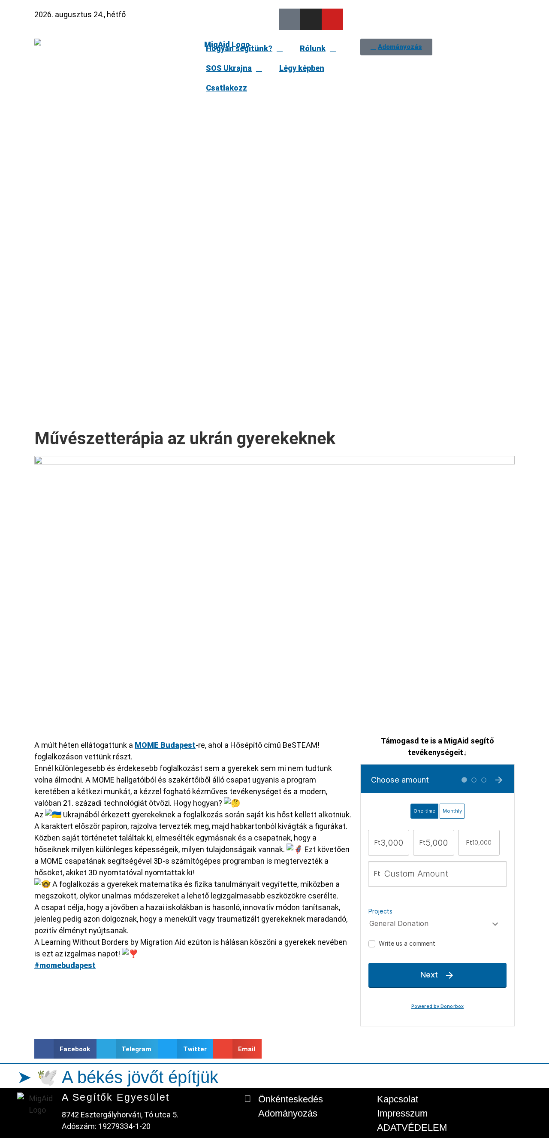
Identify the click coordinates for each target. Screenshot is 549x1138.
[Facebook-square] (289, 19)
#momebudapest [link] (65, 965)
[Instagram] (311, 19)
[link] (165, 745)
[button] (65, 1049)
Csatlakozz (226, 87)
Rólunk (313, 48)
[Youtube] (332, 19)
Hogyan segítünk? (239, 48)
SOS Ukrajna (229, 68)
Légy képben (301, 68)
